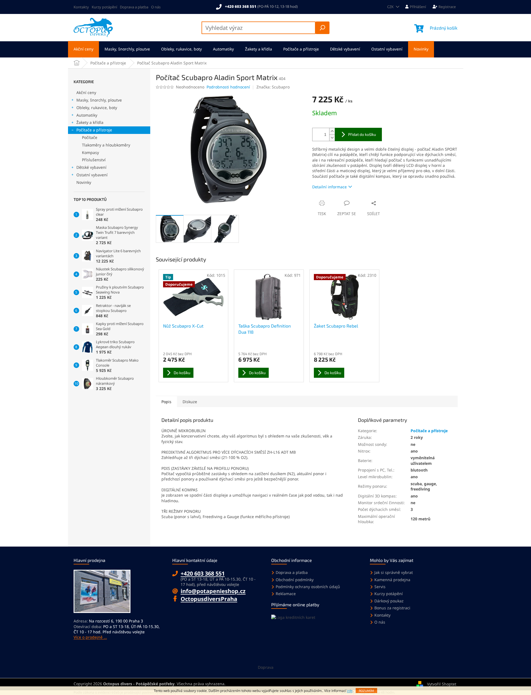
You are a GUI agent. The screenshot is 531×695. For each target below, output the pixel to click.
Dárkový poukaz (389, 600)
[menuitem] (83, 49)
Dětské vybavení (91, 167)
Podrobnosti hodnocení (228, 87)
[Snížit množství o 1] (332, 137)
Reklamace (286, 593)
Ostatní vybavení (92, 174)
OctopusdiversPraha (209, 599)
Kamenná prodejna (392, 579)
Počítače (89, 137)
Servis (379, 586)
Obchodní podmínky (295, 579)
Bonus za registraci (392, 607)
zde (350, 690)
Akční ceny (86, 92)
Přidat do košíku (362, 134)
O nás (156, 6)
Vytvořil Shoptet (441, 683)
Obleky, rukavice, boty (96, 107)
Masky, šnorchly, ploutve (99, 100)
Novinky (83, 182)
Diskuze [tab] (190, 401)
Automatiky (86, 115)
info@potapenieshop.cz (213, 591)
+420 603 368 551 (203, 573)
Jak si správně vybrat (393, 572)
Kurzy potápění (104, 6)
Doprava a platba (134, 6)
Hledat (322, 27)
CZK (390, 6)
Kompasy (90, 152)
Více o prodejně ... (90, 637)
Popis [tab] (166, 401)
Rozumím (366, 690)
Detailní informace (329, 186)
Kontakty (81, 6)
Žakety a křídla (89, 122)
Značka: (273, 87)
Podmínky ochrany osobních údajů (308, 586)
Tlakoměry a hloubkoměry (106, 145)
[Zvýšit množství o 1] (332, 131)
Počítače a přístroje (94, 130)
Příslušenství (94, 159)
